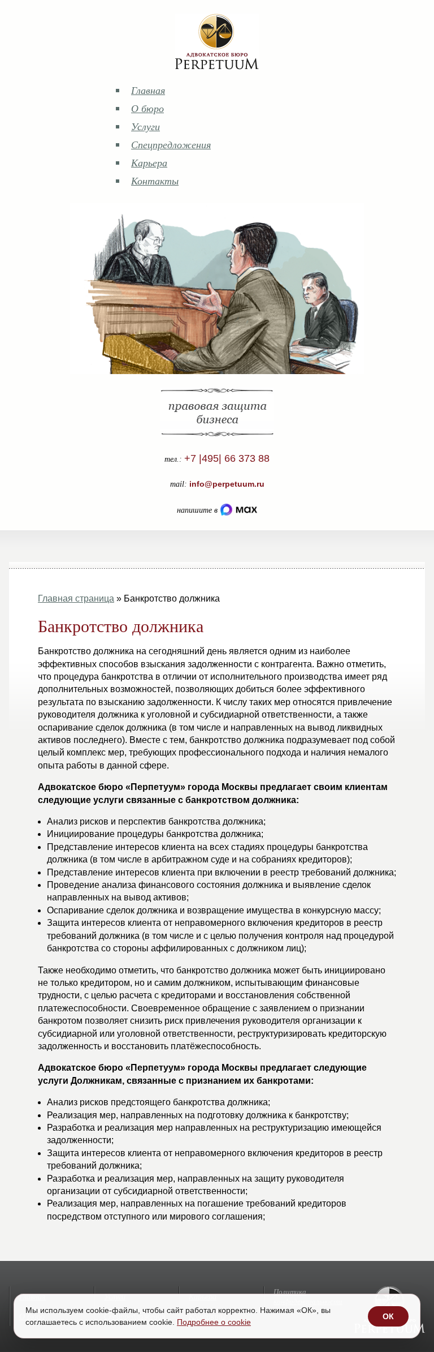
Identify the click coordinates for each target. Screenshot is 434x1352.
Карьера (149, 162)
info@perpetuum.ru (226, 483)
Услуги (145, 126)
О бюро (147, 108)
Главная (148, 90)
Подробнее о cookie (214, 1322)
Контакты (155, 180)
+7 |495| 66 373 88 (227, 458)
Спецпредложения (171, 144)
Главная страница (76, 598)
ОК (388, 1316)
